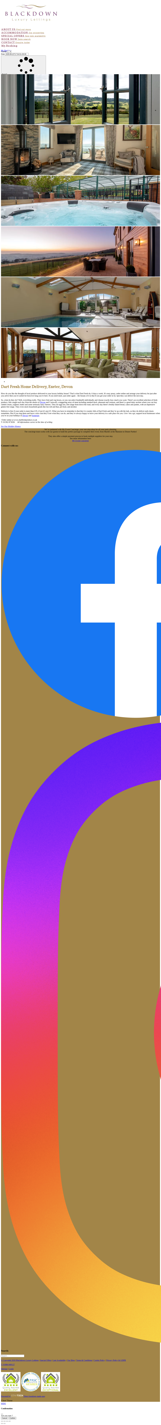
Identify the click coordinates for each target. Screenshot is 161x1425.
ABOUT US (16, 29)
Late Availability (59, 1360)
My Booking (9, 45)
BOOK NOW (16, 39)
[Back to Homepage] (31, 24)
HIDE (3, 1404)
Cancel (4, 1418)
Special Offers (45, 1360)
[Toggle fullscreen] (7, 1421)
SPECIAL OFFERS (23, 36)
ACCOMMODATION (22, 32)
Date (3, 54)
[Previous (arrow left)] (2, 1423)
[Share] (5, 1421)
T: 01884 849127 (8, 1364)
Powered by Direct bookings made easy (23, 1396)
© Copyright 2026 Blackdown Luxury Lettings (20, 1360)
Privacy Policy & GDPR (116, 1360)
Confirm (12, 1418)
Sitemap (4, 1369)
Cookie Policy (99, 1360)
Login (11, 1369)
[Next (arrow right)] (5, 1423)
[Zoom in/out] (10, 1421)
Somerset (35, 416)
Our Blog (71, 1360)
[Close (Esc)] (2, 1421)
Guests (3, 51)
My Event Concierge (80, 441)
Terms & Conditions (84, 1360)
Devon (42, 402)
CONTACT (15, 42)
